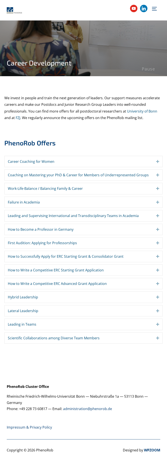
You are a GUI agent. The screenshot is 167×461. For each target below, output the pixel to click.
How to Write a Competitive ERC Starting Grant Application (56, 270)
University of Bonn (142, 111)
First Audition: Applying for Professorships (42, 243)
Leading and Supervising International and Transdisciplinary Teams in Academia (73, 215)
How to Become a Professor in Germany (40, 229)
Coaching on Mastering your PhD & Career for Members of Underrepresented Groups (78, 175)
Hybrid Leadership (23, 297)
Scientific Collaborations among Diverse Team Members (54, 338)
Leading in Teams (22, 324)
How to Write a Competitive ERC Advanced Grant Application (57, 283)
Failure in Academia (24, 202)
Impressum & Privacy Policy (29, 427)
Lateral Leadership (23, 310)
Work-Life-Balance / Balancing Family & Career (45, 188)
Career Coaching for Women (31, 161)
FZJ (18, 117)
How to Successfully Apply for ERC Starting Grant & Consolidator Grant (66, 256)
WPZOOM (152, 450)
